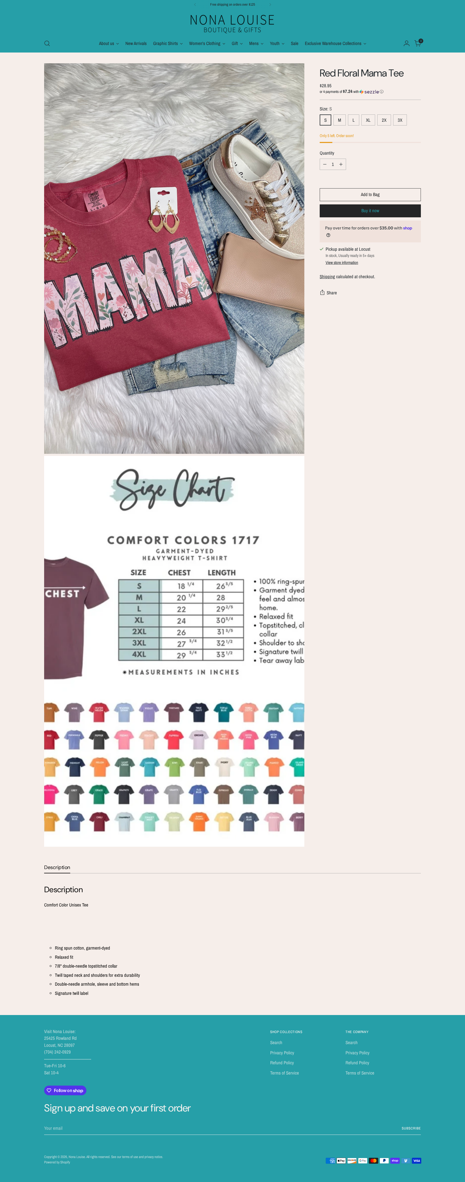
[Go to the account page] (406, 43)
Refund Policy (282, 1062)
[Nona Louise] (232, 23)
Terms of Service (284, 1073)
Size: (326, 109)
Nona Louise (77, 1156)
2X (384, 120)
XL (368, 120)
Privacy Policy (282, 1052)
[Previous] (195, 4)
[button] (370, 91)
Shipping (327, 276)
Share (332, 293)
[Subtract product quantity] (325, 164)
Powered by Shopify (57, 1162)
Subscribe (411, 1128)
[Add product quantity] (341, 164)
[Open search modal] (47, 43)
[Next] (270, 4)
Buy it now (370, 211)
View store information (342, 262)
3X (400, 120)
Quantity (327, 153)
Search (276, 1042)
